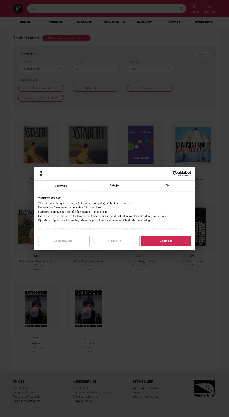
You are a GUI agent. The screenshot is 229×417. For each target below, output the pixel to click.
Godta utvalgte (63, 240)
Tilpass (112, 240)
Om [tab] (168, 185)
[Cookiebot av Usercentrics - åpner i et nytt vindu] (175, 173)
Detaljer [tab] (115, 185)
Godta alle (166, 240)
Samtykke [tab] (61, 185)
